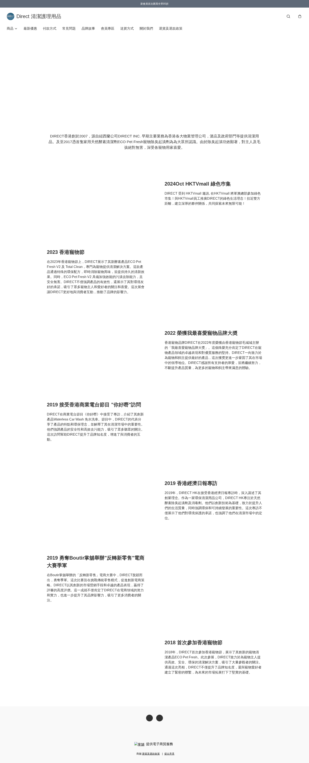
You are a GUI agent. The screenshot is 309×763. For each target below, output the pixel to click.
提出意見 (169, 753)
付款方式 (49, 28)
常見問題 (69, 28)
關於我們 (146, 28)
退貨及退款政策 (170, 28)
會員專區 (107, 28)
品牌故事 (88, 28)
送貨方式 (127, 28)
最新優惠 (30, 28)
